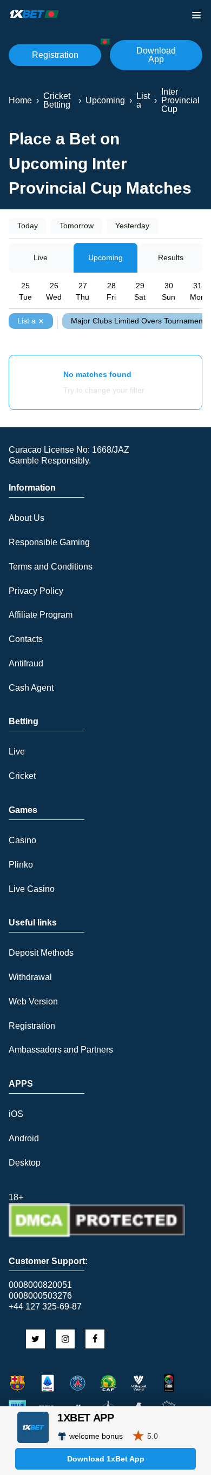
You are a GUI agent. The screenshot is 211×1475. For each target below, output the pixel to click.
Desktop (25, 1162)
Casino (22, 840)
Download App (156, 55)
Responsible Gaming (49, 542)
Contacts (26, 639)
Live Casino (32, 889)
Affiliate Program (40, 614)
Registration (55, 54)
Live (41, 257)
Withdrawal (30, 977)
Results (170, 257)
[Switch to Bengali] (105, 42)
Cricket (22, 776)
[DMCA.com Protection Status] (97, 1235)
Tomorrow (77, 225)
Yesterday (132, 225)
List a (26, 320)
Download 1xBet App (105, 1458)
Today (27, 225)
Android (24, 1138)
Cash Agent (31, 687)
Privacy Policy (36, 591)
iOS (16, 1114)
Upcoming (105, 257)
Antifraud (26, 663)
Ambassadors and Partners (61, 1049)
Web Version (33, 1001)
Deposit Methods (41, 952)
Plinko (21, 864)
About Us (26, 517)
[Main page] (35, 14)
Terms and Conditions (51, 566)
